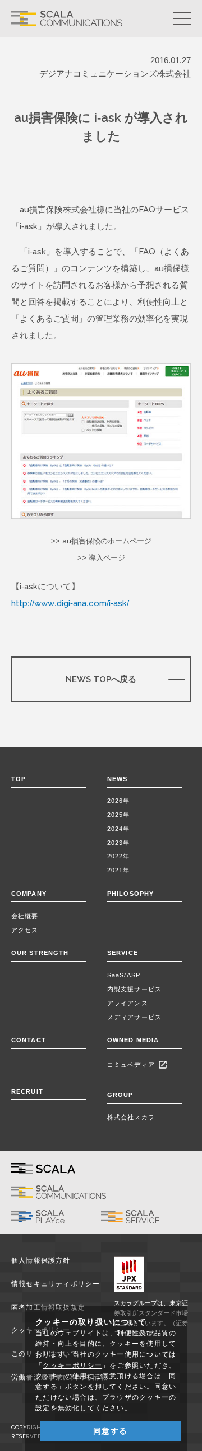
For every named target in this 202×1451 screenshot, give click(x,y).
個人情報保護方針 (41, 1260)
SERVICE (122, 952)
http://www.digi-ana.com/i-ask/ (70, 603)
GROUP (120, 1094)
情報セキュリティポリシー (55, 1284)
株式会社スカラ (131, 1117)
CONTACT (28, 1040)
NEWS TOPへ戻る (101, 679)
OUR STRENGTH (39, 952)
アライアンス (127, 1003)
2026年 (118, 800)
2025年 (118, 814)
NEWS (119, 779)
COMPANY (29, 893)
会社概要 (24, 916)
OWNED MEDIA (133, 1040)
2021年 (118, 870)
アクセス (24, 930)
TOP (18, 779)
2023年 (118, 842)
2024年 (118, 828)
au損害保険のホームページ (107, 541)
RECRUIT (27, 1091)
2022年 (118, 856)
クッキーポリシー (72, 1365)
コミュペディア (137, 1065)
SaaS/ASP (123, 975)
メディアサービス (134, 1017)
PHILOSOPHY (130, 893)
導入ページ (107, 558)
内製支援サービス (134, 989)
